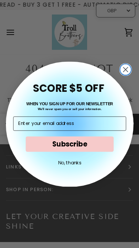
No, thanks (69, 162)
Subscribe (69, 143)
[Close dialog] (125, 69)
